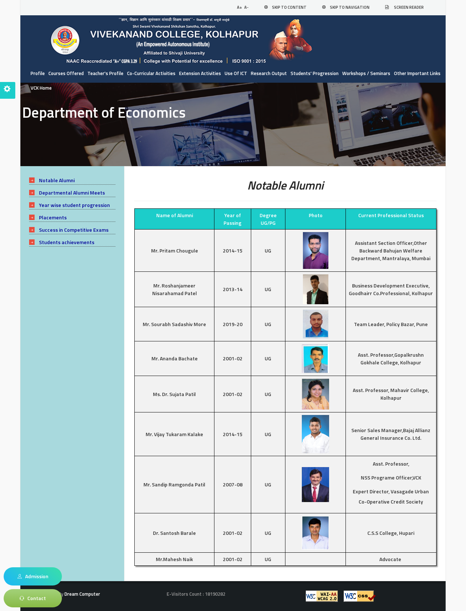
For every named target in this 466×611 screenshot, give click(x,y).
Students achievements (66, 242)
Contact (35, 598)
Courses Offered (66, 73)
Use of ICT (236, 73)
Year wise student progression (74, 205)
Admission (35, 576)
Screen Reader (409, 7)
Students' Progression (315, 73)
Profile (38, 73)
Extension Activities (200, 73)
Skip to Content (289, 7)
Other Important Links (417, 73)
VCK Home (41, 87)
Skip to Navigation (350, 7)
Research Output (269, 73)
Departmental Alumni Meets (72, 192)
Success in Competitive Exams (73, 230)
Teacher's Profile (105, 73)
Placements (53, 217)
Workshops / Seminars (366, 73)
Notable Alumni (57, 180)
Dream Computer (81, 594)
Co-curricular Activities (151, 73)
